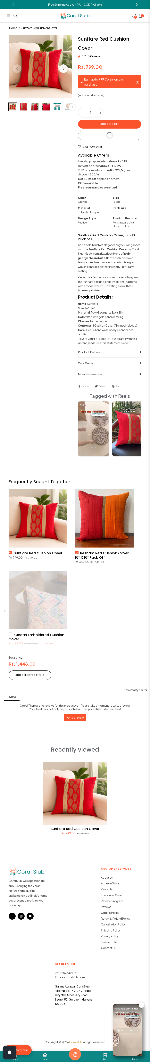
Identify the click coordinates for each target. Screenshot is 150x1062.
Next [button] (63, 68)
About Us (107, 877)
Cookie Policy (110, 912)
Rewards (106, 889)
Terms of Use (109, 942)
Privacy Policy (110, 936)
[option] (40, 66)
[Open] (9, 1052)
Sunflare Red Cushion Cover (75, 828)
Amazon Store (110, 883)
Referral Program (112, 901)
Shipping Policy (111, 930)
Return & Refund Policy (115, 918)
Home (13, 28)
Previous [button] (17, 68)
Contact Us (108, 948)
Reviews (106, 907)
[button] (136, 4)
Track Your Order (112, 895)
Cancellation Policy (113, 924)
